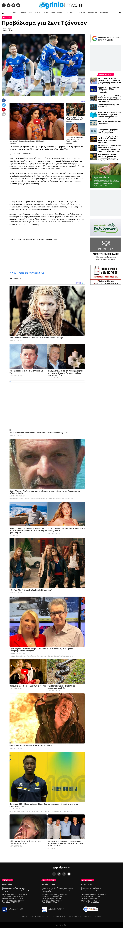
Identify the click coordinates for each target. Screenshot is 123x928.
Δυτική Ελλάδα (49, 13)
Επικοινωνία (39, 917)
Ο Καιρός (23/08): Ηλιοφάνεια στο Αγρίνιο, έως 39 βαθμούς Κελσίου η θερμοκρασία (108, 131)
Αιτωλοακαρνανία (35, 13)
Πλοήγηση (50, 917)
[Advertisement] (57, 193)
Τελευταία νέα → (106, 74)
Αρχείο (31, 917)
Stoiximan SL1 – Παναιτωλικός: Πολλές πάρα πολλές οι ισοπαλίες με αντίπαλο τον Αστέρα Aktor (108, 90)
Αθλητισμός (80, 13)
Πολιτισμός (92, 13)
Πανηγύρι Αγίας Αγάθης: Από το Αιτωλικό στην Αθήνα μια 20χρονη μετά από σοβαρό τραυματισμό (109, 139)
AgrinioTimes (8, 30)
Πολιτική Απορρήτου (74, 917)
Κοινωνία (60, 13)
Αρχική (15, 13)
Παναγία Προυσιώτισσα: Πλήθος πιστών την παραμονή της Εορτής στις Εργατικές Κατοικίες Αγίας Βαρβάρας (109, 98)
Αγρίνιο (23, 13)
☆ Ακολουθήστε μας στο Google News (27, 273)
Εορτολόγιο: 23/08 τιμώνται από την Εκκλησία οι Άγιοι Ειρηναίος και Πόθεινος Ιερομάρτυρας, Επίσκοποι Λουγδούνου (109, 115)
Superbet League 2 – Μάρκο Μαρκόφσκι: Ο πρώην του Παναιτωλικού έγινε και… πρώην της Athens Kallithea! (108, 157)
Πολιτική (70, 13)
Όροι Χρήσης (60, 917)
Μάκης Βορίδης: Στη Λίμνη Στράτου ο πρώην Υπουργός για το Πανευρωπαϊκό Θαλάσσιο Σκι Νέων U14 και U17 (109, 81)
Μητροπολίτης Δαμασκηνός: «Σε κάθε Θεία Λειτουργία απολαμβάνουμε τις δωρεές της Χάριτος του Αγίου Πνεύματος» (109, 148)
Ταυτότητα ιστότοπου (92, 917)
